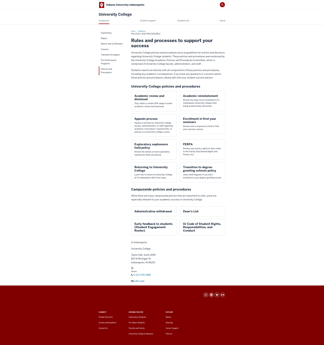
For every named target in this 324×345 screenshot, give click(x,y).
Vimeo (217, 295)
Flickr (222, 295)
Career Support (172, 328)
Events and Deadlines (107, 323)
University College (115, 14)
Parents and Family (137, 328)
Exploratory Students (137, 317)
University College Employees (141, 334)
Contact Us (103, 328)
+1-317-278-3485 (142, 274)
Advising (169, 323)
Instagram (206, 295)
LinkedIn (211, 295)
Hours (134, 271)
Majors (168, 317)
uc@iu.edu (139, 281)
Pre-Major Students (137, 323)
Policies (169, 334)
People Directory (106, 317)
